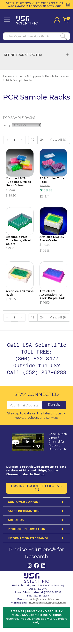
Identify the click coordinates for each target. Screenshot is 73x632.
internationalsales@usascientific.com (50, 603)
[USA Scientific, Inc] (28, 20)
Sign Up (54, 404)
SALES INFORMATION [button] (24, 511)
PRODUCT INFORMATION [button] (26, 529)
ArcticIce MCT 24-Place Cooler (52, 238)
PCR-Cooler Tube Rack (52, 180)
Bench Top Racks (57, 76)
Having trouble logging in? (36, 488)
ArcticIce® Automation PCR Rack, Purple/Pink (52, 294)
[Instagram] (29, 565)
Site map (18, 611)
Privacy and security (44, 611)
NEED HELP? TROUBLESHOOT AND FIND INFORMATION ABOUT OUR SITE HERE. (34, 4)
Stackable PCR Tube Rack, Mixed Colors (18, 240)
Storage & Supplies (28, 76)
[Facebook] (36, 565)
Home (7, 76)
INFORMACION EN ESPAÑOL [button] (28, 538)
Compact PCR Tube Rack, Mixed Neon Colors (18, 182)
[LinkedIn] (43, 565)
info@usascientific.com (45, 599)
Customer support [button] (24, 501)
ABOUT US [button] (16, 520)
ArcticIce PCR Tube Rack (19, 292)
